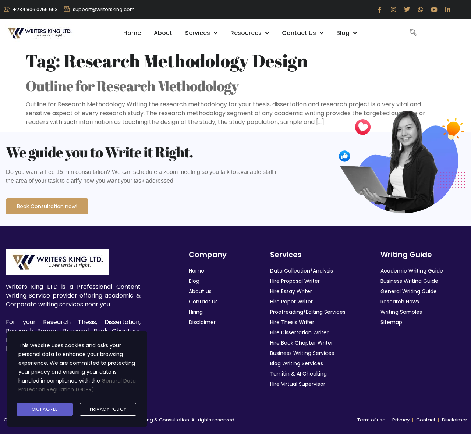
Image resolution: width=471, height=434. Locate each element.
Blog (343, 33)
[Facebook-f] (380, 9)
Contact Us (299, 33)
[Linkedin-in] (448, 9)
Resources (246, 33)
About (163, 33)
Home (132, 33)
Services (197, 33)
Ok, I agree (45, 409)
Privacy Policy (108, 409)
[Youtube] (434, 9)
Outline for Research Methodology (132, 85)
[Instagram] (393, 9)
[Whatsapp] (420, 9)
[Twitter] (407, 9)
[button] (413, 33)
